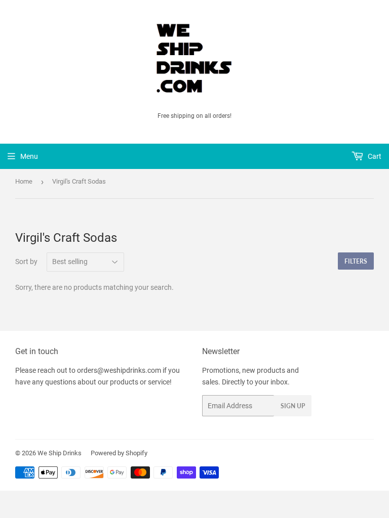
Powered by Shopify (119, 453)
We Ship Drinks (59, 453)
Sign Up (293, 406)
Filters (355, 261)
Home (23, 181)
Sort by (26, 261)
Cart (373, 156)
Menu (29, 156)
